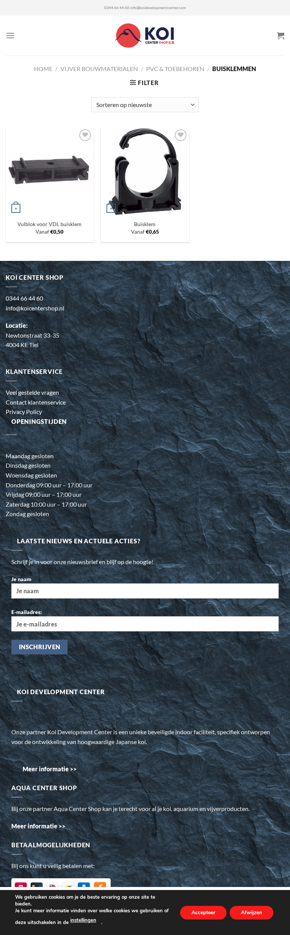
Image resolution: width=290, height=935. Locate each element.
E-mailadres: (26, 612)
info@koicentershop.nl (35, 308)
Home (43, 68)
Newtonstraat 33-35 (32, 335)
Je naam (21, 579)
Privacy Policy (24, 411)
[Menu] (10, 35)
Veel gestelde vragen (32, 392)
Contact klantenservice (36, 402)
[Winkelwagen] (280, 35)
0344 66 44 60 (116, 8)
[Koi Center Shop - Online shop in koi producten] (145, 35)
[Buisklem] (145, 171)
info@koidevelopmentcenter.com (158, 8)
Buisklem (145, 224)
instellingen (83, 920)
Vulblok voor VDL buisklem (49, 224)
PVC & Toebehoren (175, 68)
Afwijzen (251, 912)
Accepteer (203, 912)
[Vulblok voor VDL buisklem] (50, 171)
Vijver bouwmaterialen (99, 68)
